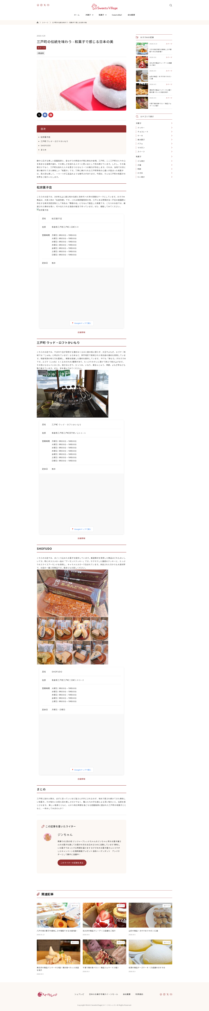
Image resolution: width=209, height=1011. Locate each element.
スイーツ (45, 22)
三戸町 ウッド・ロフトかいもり (54, 141)
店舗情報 (81, 332)
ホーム (77, 15)
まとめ (43, 149)
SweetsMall (117, 15)
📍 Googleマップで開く (82, 323)
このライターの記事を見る (72, 862)
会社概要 (131, 15)
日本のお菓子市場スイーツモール (103, 994)
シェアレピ (79, 994)
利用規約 (139, 994)
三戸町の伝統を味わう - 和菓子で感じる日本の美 (69, 22)
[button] (90, 15)
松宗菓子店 (45, 137)
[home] (104, 7)
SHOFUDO (46, 145)
